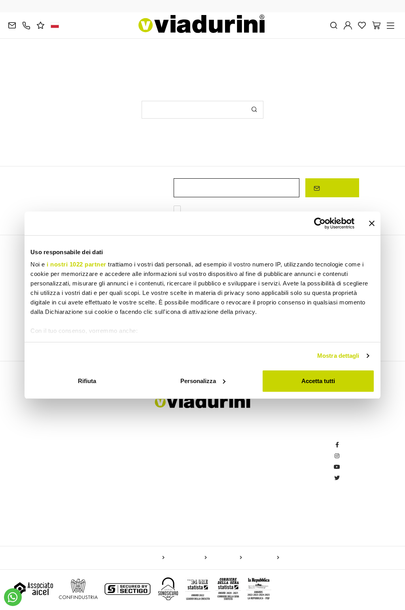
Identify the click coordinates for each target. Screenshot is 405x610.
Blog (147, 456)
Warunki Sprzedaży (262, 467)
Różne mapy (262, 558)
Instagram (354, 456)
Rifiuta (87, 381)
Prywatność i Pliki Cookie (268, 511)
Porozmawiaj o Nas (165, 511)
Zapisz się (335, 187)
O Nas (149, 500)
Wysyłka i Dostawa (261, 456)
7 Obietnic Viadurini (165, 489)
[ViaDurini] (201, 23)
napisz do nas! (115, 60)
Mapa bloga (226, 558)
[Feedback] (40, 24)
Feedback (154, 445)
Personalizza (198, 381)
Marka (149, 522)
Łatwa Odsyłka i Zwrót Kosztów (276, 478)
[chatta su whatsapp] (13, 597)
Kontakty (152, 478)
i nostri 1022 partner (76, 264)
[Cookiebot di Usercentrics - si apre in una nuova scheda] (319, 223)
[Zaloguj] (348, 24)
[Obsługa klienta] (26, 24)
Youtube (351, 467)
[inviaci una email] (12, 24)
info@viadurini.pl (34, 500)
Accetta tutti (318, 381)
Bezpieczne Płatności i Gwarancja (279, 489)
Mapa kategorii (187, 558)
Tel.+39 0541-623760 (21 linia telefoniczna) (67, 456)
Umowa (247, 500)
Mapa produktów (143, 558)
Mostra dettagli (338, 355)
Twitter (349, 478)
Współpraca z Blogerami (172, 467)
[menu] (390, 24)
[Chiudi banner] (372, 223)
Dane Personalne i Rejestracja (275, 445)
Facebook (354, 445)
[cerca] (333, 24)
